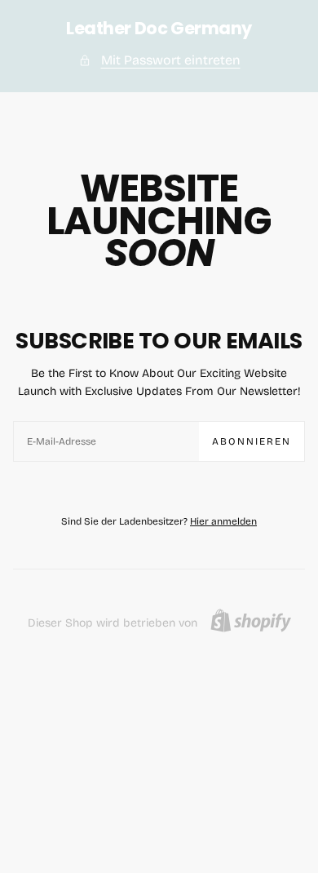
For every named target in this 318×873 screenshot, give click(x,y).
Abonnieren (251, 441)
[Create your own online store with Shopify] (250, 620)
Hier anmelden (223, 521)
